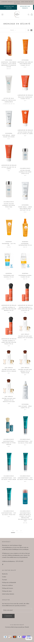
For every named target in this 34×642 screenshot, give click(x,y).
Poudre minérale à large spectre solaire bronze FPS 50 (8, 309)
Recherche (4, 574)
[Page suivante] (21, 531)
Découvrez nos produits (25, 7)
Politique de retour (7, 591)
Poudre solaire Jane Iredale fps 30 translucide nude (9, 400)
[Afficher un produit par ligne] (28, 30)
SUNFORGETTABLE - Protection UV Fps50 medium (9, 443)
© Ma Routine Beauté (17, 624)
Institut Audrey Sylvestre (8, 594)
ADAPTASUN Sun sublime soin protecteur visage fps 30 (25, 63)
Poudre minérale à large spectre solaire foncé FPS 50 (8, 342)
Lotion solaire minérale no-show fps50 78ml (9, 205)
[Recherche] (28, 14)
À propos (4, 579)
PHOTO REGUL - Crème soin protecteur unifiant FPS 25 (25, 208)
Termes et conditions (7, 585)
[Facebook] (2, 564)
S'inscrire (8, 616)
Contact (4, 577)
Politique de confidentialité (9, 582)
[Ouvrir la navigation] (2, 14)
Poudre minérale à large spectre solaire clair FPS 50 (25, 309)
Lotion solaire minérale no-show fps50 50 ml (25, 172)
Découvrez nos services (9, 7)
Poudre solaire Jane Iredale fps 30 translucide (25, 371)
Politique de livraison (7, 588)
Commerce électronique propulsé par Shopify (17, 627)
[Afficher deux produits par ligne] (31, 30)
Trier (12, 30)
